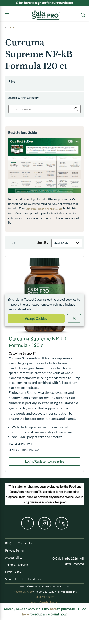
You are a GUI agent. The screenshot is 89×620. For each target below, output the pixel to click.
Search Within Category (23, 97)
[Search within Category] (76, 109)
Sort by (42, 242)
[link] (44, 461)
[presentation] (74, 318)
